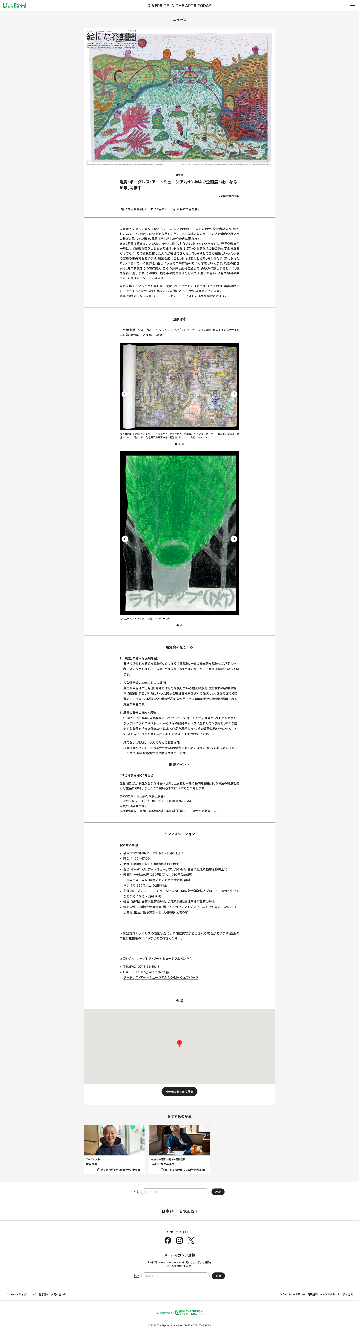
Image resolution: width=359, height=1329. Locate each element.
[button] (176, 444)
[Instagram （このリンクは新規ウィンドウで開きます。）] (179, 1240)
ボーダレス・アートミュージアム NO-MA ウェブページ (160, 977)
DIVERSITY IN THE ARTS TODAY (179, 5)
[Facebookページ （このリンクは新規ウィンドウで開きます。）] (168, 1240)
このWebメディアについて (21, 1294)
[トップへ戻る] (14, 5)
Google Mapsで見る (179, 1091)
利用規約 (312, 1294)
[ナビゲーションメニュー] (352, 5)
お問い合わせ (58, 1294)
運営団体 (44, 1294)
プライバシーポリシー (292, 1294)
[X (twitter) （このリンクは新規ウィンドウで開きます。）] (191, 1240)
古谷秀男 (146, 335)
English (188, 1211)
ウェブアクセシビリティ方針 (336, 1294)
